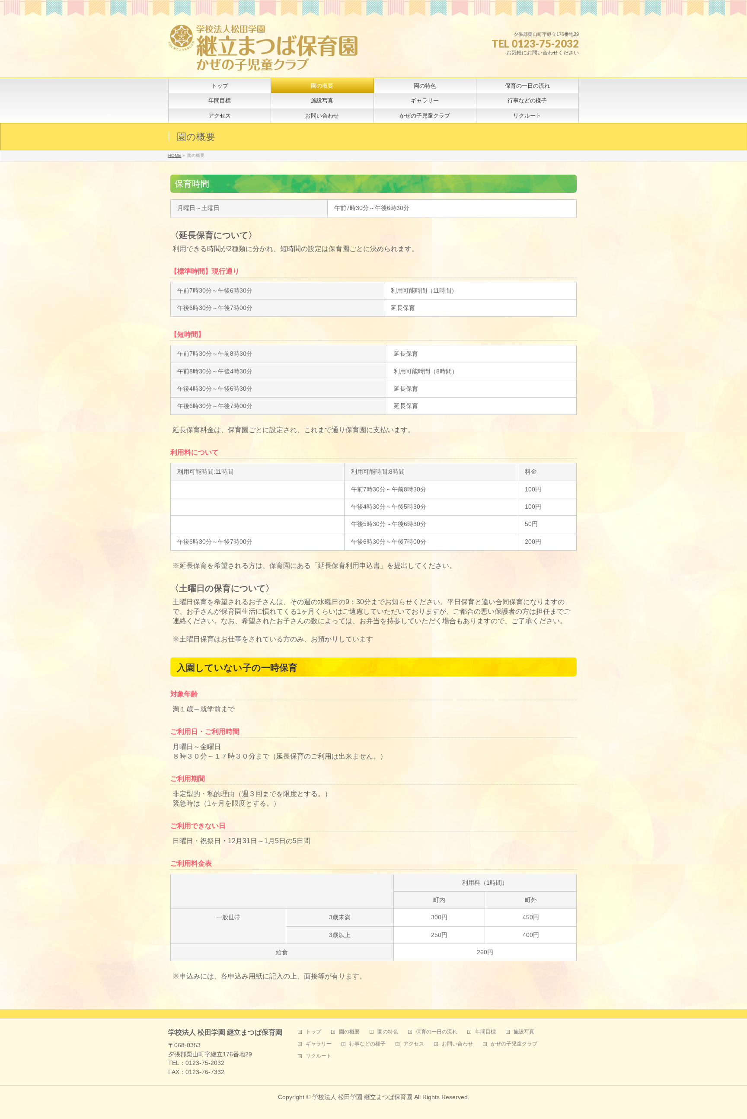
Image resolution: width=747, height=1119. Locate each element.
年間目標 (485, 1032)
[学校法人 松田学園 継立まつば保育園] (263, 61)
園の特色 (387, 1032)
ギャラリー (319, 1044)
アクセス (413, 1044)
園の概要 (349, 1032)
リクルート (319, 1056)
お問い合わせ (457, 1044)
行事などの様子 (367, 1044)
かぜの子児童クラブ (514, 1044)
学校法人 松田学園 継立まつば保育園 (362, 1096)
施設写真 (524, 1032)
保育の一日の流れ (436, 1032)
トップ (313, 1032)
